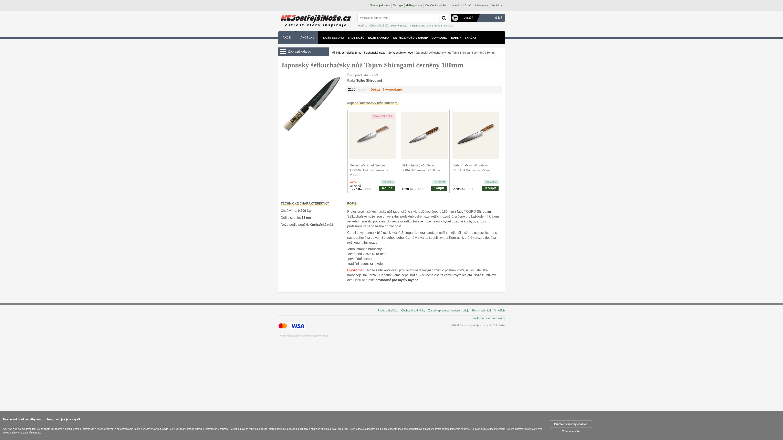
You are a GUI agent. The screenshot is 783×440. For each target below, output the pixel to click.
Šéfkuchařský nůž (379, 25)
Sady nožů (356, 37)
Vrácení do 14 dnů (460, 5)
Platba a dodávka (388, 310)
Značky (471, 37)
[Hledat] (444, 18)
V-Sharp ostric (417, 25)
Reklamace (481, 5)
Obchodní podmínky (413, 310)
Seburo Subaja (399, 25)
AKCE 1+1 (307, 37)
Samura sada (434, 25)
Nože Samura (378, 37)
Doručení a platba (435, 5)
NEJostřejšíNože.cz (348, 52)
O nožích (499, 310)
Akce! (287, 37)
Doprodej (439, 37)
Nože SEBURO (333, 37)
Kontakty (496, 5)
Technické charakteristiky (305, 203)
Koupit (387, 188)
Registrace (415, 5)
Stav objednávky (380, 5)
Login (399, 5)
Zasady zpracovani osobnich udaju (448, 310)
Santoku (448, 25)
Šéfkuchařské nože (400, 52)
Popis (352, 203)
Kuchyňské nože (374, 52)
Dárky (456, 37)
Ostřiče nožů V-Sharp (410, 37)
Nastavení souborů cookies (488, 318)
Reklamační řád (481, 310)
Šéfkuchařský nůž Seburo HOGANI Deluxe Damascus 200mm (369, 170)
